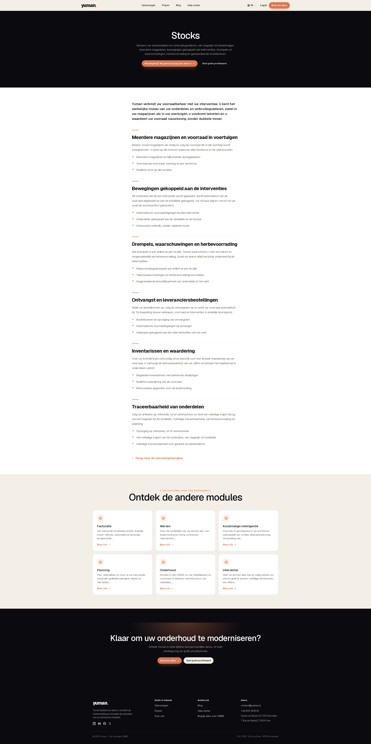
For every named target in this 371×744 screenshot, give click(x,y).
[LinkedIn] (94, 723)
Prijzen (165, 5)
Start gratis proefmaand (214, 63)
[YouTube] (99, 723)
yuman (88, 5)
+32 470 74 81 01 (250, 711)
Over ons (159, 716)
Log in (263, 5)
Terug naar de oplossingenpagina (159, 458)
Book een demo (279, 5)
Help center (194, 5)
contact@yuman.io (251, 705)
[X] (109, 723)
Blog (178, 5)
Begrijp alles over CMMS (211, 716)
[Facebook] (104, 723)
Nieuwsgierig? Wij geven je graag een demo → (168, 63)
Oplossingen (148, 5)
